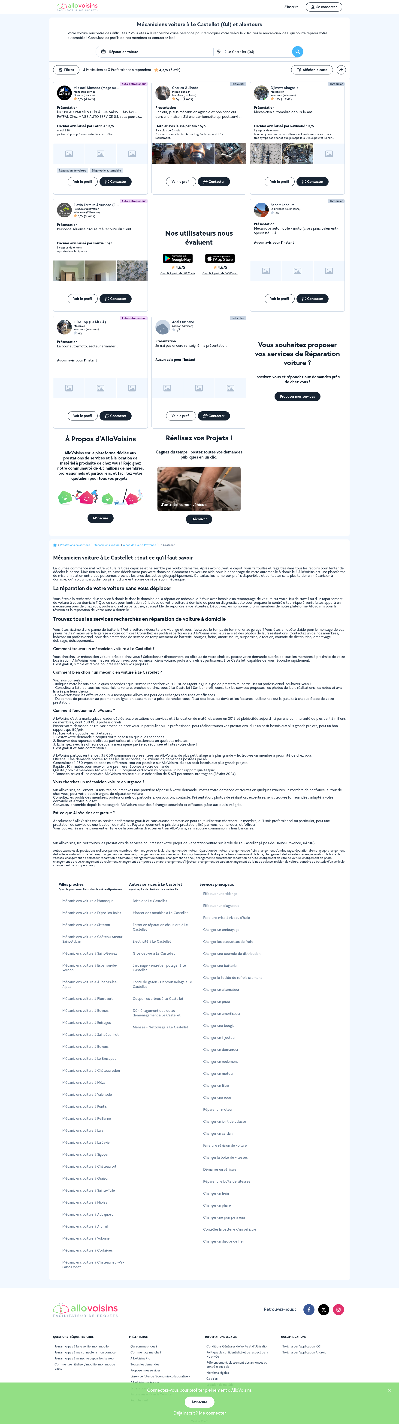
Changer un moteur (218, 1073)
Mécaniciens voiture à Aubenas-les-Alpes (90, 984)
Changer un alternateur (221, 989)
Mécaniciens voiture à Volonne (86, 1238)
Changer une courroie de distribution (231, 953)
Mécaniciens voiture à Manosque (88, 900)
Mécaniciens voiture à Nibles (84, 1202)
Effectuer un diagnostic (221, 905)
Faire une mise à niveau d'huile (226, 917)
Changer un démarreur (220, 1049)
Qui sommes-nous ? (143, 1346)
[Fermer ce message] (389, 1391)
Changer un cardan (218, 1133)
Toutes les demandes (144, 1364)
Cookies (212, 1379)
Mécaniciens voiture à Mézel (84, 1082)
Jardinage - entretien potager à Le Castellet (159, 967)
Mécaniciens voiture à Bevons (85, 1046)
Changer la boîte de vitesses (225, 1157)
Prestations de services (75, 545)
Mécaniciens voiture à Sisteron (86, 924)
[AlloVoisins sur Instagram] (338, 1309)
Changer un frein (216, 1193)
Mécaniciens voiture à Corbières (87, 1250)
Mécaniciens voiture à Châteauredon (91, 1070)
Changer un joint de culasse (224, 1121)
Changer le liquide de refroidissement (232, 977)
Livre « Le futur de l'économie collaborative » (160, 1376)
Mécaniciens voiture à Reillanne (86, 1118)
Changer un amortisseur (221, 1013)
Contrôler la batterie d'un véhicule (229, 1229)
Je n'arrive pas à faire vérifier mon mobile (81, 1346)
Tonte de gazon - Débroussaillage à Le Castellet (162, 984)
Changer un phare (217, 1205)
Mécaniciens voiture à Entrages (86, 1022)
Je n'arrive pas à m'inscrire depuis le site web (84, 1358)
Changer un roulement (220, 1061)
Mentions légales (217, 1373)
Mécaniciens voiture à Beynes (85, 1010)
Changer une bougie (219, 1025)
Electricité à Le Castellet (152, 941)
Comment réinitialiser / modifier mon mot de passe (84, 1366)
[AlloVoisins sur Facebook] (308, 1309)
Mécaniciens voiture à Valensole (87, 1094)
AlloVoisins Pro (140, 1358)
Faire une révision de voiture (225, 1145)
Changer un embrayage (221, 929)
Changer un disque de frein (224, 1241)
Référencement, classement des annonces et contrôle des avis (236, 1364)
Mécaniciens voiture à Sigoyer (85, 1154)
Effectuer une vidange (220, 893)
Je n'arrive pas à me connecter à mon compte (84, 1352)
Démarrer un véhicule (219, 1169)
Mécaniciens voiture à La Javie (86, 1142)
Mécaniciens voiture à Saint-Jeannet (90, 1034)
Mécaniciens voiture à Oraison (85, 1178)
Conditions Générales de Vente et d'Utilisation (237, 1346)
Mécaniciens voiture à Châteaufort (89, 1166)
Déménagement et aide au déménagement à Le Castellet (157, 1013)
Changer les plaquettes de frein (228, 941)
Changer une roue (217, 1097)
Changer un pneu (216, 1001)
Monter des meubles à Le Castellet (160, 912)
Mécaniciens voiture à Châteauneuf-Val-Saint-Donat (93, 1264)
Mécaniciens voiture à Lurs (82, 1130)
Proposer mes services (145, 1370)
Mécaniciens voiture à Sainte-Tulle (88, 1190)
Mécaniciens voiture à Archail (85, 1226)
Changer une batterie (220, 965)
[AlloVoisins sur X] (323, 1309)
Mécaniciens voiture (107, 545)
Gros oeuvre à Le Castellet (154, 953)
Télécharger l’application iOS (301, 1346)
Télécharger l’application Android (304, 1352)
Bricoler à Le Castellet (150, 900)
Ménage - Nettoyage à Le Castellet (160, 1027)
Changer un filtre (216, 1085)
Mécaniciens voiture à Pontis (84, 1106)
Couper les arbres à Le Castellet (158, 998)
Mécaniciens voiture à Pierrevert (87, 998)
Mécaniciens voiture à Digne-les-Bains (91, 912)
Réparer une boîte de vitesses (226, 1181)
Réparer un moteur (218, 1109)
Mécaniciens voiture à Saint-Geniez (89, 953)
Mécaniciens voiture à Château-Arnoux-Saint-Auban (93, 939)
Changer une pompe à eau (224, 1217)
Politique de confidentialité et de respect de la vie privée (237, 1354)
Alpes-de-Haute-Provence (139, 545)
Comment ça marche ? (145, 1352)
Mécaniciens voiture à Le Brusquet (89, 1058)
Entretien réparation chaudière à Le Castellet (160, 927)
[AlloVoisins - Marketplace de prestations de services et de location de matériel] (77, 9)
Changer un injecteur (219, 1037)
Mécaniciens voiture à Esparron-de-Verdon (89, 967)
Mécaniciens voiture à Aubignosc (87, 1214)
